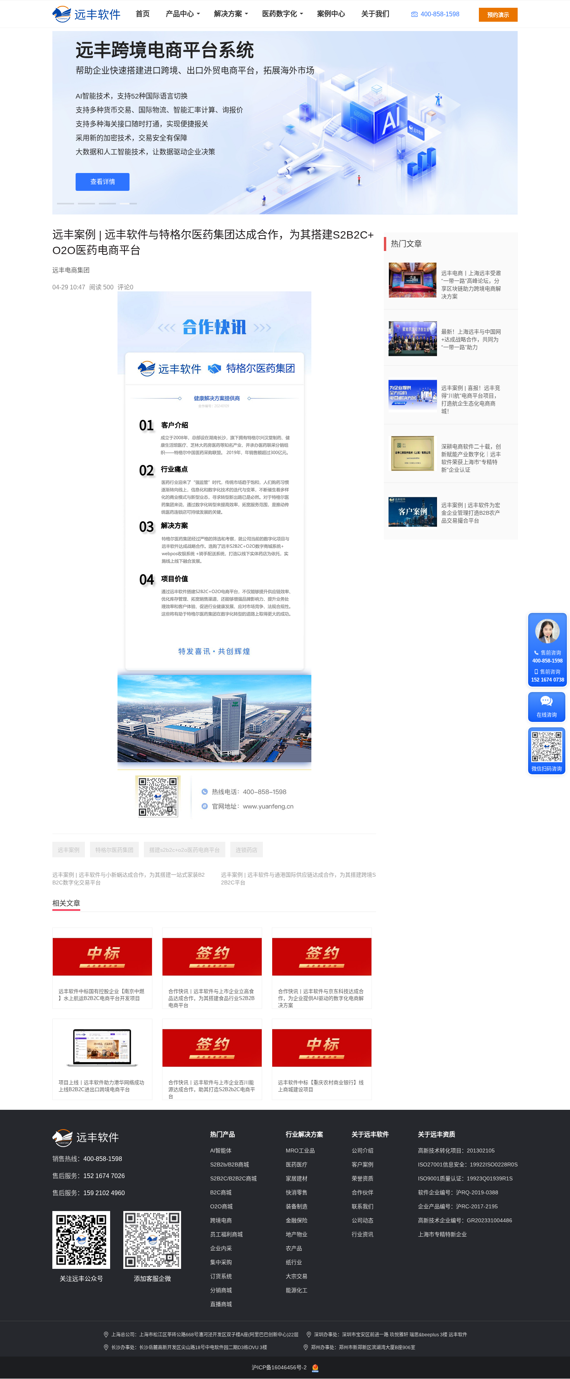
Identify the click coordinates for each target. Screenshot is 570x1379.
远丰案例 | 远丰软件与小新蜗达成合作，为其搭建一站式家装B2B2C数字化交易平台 (128, 879)
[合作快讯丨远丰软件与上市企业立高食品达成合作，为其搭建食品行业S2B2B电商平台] (212, 956)
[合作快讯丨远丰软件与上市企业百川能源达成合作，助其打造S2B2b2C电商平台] (212, 1047)
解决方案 (228, 14)
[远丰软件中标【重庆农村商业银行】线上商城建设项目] (321, 1047)
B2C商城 (220, 1192)
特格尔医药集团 (114, 850)
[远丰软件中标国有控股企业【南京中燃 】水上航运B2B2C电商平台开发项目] (102, 956)
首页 (143, 14)
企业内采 (221, 1248)
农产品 (294, 1248)
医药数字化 (279, 14)
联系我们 (362, 1206)
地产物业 (296, 1234)
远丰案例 (68, 850)
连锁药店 (246, 850)
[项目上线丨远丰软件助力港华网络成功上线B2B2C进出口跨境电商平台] (102, 1047)
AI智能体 (220, 1150)
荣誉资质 (362, 1178)
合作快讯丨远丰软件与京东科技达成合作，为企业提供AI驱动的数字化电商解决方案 (321, 998)
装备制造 (296, 1206)
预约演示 (498, 15)
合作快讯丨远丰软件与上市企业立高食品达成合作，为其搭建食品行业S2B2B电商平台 (211, 998)
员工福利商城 (226, 1234)
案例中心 (331, 14)
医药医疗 (296, 1164)
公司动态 (362, 1220)
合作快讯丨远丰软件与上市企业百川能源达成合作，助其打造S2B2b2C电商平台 (211, 1089)
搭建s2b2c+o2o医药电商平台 (184, 850)
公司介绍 (362, 1150)
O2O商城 (221, 1206)
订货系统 (221, 1276)
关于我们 (375, 14)
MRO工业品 (300, 1150)
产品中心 (180, 14)
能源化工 (296, 1290)
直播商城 (221, 1304)
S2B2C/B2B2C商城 (233, 1178)
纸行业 (294, 1262)
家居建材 (296, 1178)
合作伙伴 (362, 1192)
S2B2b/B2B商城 (229, 1164)
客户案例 (362, 1164)
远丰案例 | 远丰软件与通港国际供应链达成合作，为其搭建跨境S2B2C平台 (298, 879)
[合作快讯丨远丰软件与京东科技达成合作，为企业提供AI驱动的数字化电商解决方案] (321, 956)
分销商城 (221, 1290)
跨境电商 (221, 1220)
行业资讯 (362, 1234)
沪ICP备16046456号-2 (279, 1367)
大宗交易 (296, 1276)
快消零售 (296, 1192)
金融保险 (296, 1220)
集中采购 (221, 1262)
